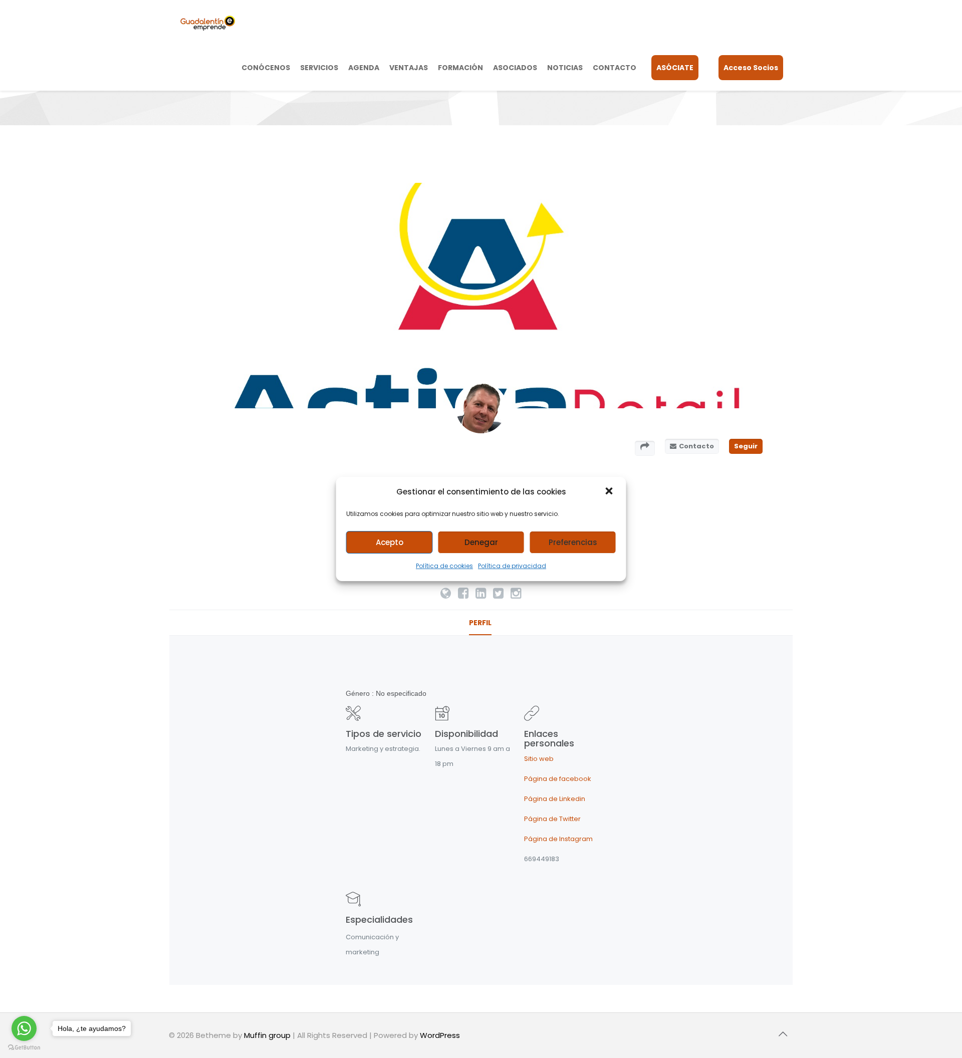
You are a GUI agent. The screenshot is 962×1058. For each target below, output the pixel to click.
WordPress (440, 1035)
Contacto (696, 446)
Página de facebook (557, 778)
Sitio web (539, 758)
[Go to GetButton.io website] (24, 1047)
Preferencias (573, 542)
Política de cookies (444, 566)
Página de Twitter (552, 819)
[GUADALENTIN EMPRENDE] (207, 22)
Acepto (389, 542)
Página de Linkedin (554, 799)
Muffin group (267, 1035)
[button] (610, 492)
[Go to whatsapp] (24, 1028)
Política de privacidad (512, 566)
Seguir (746, 446)
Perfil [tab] (480, 623)
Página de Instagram (558, 839)
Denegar (481, 542)
